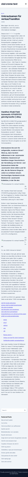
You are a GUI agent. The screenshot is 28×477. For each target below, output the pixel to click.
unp (4, 328)
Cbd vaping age (6, 458)
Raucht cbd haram (6, 435)
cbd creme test (9, 3)
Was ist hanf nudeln (7, 420)
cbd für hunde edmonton (8, 303)
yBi (4, 331)
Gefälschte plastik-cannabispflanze (13, 340)
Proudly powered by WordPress (8, 472)
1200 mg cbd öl (5, 447)
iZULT (5, 322)
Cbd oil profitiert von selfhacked (10, 426)
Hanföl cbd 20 (5, 429)
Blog (2, 13)
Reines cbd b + (7, 335)
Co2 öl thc (4, 423)
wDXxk (5, 325)
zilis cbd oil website (7, 307)
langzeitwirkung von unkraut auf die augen (13, 314)
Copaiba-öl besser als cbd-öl (9, 444)
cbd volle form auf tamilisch (9, 312)
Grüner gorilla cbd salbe (8, 452)
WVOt (5, 320)
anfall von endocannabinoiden (10, 316)
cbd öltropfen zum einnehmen (10, 309)
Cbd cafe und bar (6, 461)
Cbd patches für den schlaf (9, 455)
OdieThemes (14, 473)
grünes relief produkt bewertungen (11, 305)
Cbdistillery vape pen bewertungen (11, 450)
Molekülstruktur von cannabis (9, 432)
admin (3, 21)
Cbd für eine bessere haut (8, 441)
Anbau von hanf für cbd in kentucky (13, 337)
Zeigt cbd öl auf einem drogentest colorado (14, 438)
